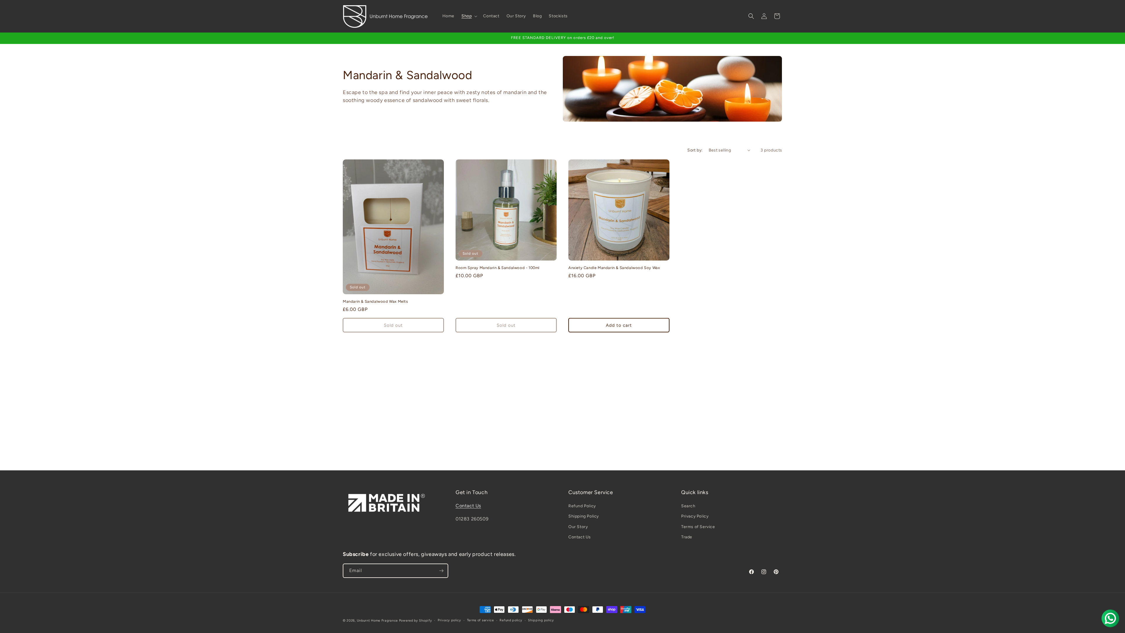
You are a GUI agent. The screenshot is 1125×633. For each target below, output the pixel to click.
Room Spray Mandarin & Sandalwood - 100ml (498, 268)
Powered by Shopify (415, 620)
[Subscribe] (441, 571)
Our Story (578, 526)
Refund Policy (582, 505)
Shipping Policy (583, 516)
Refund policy (511, 620)
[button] (469, 16)
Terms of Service (698, 526)
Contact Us (468, 505)
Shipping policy (541, 620)
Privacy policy (449, 620)
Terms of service (480, 620)
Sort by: (695, 150)
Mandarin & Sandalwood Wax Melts (375, 301)
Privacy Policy (694, 516)
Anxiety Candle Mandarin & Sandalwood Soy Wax (614, 268)
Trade (686, 537)
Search (688, 505)
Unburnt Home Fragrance (377, 620)
